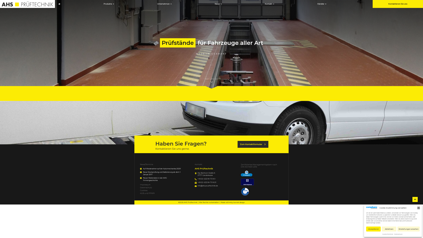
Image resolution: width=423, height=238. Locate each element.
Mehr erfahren (211, 79)
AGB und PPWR (147, 193)
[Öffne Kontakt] (274, 4)
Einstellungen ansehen (408, 229)
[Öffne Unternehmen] (171, 4)
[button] (418, 208)
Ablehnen (389, 229)
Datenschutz (398, 234)
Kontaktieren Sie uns (397, 4)
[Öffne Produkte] (113, 4)
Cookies (143, 190)
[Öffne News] (221, 4)
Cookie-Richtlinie (387, 234)
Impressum (145, 185)
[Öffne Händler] (326, 4)
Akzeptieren (373, 229)
